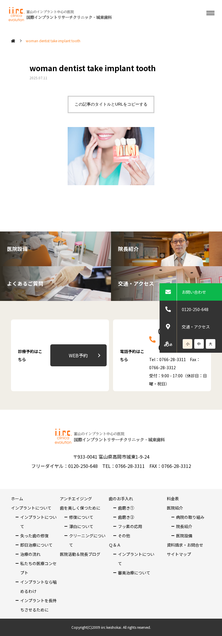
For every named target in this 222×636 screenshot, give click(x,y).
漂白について (81, 526)
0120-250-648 (195, 309)
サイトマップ (179, 554)
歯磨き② (126, 517)
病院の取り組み (190, 517)
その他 (124, 535)
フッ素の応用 (130, 526)
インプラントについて (31, 508)
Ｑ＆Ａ (115, 545)
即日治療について (36, 545)
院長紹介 (184, 526)
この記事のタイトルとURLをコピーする (111, 104)
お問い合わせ (194, 292)
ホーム (17, 498)
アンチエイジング (76, 498)
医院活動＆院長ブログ (80, 554)
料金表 (173, 498)
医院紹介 (175, 508)
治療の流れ (30, 554)
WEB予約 (78, 355)
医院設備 (184, 535)
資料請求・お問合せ (185, 545)
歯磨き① (126, 508)
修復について (81, 517)
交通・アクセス (196, 327)
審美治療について (134, 573)
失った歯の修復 (34, 535)
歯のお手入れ (121, 498)
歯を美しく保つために (80, 508)
